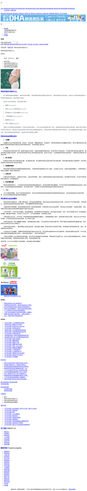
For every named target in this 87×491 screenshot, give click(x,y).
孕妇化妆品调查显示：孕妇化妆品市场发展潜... (18, 308)
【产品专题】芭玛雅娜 (11, 356)
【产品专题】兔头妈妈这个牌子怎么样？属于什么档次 (20, 408)
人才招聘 (7, 437)
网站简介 (7, 432)
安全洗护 (7, 458)
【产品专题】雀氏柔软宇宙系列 (13, 423)
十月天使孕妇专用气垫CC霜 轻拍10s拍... (16, 370)
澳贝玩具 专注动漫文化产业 (12, 296)
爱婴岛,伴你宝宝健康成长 (11, 259)
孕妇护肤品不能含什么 (9, 91)
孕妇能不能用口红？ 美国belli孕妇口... (15, 364)
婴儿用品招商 (5, 382)
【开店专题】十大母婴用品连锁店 (14, 323)
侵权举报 (7, 442)
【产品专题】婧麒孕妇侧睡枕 (13, 348)
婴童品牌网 (72, 489)
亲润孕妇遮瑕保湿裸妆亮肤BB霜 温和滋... (16, 366)
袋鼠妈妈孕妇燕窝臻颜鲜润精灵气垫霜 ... (16, 375)
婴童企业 (33, 13)
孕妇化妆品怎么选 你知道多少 (13, 303)
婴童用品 (7, 453)
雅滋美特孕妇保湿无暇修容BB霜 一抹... (16, 368)
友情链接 (7, 439)
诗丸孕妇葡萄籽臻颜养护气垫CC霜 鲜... (16, 372)
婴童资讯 (39, 13)
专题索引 (3, 394)
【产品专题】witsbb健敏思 (12, 414)
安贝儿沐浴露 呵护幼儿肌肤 (12, 278)
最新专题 (3, 405)
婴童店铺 (7, 482)
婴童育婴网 (64, 8)
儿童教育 (7, 467)
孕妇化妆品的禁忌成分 (9, 136)
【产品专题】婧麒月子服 (11, 342)
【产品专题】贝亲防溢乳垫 (12, 328)
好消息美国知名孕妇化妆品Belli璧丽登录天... (17, 307)
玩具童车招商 (8, 389)
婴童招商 (3, 13)
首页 (2, 8)
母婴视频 (51, 13)
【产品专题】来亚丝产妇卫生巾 (13, 355)
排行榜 (6, 483)
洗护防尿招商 (5, 384)
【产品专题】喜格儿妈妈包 (12, 339)
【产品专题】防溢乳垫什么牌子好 (14, 326)
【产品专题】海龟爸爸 (11, 410)
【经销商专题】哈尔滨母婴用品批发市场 (16, 337)
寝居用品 (7, 457)
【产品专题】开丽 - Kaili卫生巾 (13, 346)
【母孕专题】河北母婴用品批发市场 (15, 330)
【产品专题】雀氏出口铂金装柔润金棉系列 (17, 424)
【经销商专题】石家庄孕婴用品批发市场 (16, 335)
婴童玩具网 (35, 8)
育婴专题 (6, 44)
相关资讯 (3, 360)
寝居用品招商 (8, 390)
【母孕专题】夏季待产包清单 (13, 324)
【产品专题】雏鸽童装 (11, 419)
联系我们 (7, 433)
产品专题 (29, 44)
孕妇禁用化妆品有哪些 (9, 198)
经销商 (65, 13)
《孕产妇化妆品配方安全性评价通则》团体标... (18, 312)
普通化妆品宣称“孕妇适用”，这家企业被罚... (17, 314)
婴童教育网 (71, 8)
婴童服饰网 (50, 8)
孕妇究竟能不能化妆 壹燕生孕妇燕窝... (15, 379)
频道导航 (4, 448)
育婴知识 (7, 464)
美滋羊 (6, 35)
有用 (3, 54)
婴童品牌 (9, 13)
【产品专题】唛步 (9, 412)
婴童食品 (7, 451)
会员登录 (7, 10)
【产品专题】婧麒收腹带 (11, 340)
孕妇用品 (7, 462)
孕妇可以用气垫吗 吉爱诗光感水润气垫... (16, 363)
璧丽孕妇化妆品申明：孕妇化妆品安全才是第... (18, 305)
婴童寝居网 (42, 8)
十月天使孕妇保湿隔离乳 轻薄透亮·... (15, 377)
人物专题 (41, 44)
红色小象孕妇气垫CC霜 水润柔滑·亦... (15, 373)
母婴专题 (45, 13)
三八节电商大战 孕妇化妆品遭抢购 (14, 310)
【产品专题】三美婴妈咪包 (12, 349)
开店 (61, 13)
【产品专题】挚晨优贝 (11, 415)
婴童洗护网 (14, 8)
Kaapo (6, 33)
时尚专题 (24, 44)
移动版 (6, 28)
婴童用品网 (21, 8)
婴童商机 (15, 13)
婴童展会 (21, 13)
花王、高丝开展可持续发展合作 (13, 315)
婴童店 (57, 13)
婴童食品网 (7, 8)
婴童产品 (27, 13)
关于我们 (4, 428)
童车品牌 (7, 465)
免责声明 (7, 440)
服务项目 (7, 435)
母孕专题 (12, 44)
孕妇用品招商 (13, 382)
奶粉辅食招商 (5, 387)
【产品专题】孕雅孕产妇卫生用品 (14, 353)
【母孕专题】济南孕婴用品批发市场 (15, 331)
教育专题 (18, 44)
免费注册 (13, 10)
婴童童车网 (57, 8)
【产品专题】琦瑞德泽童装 (12, 417)
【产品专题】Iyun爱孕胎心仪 (12, 351)
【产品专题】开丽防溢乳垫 (12, 333)
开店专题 (35, 44)
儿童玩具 (7, 455)
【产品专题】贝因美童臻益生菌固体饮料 (16, 421)
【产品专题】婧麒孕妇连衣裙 (13, 344)
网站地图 (7, 444)
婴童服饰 (7, 460)
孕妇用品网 (28, 8)
